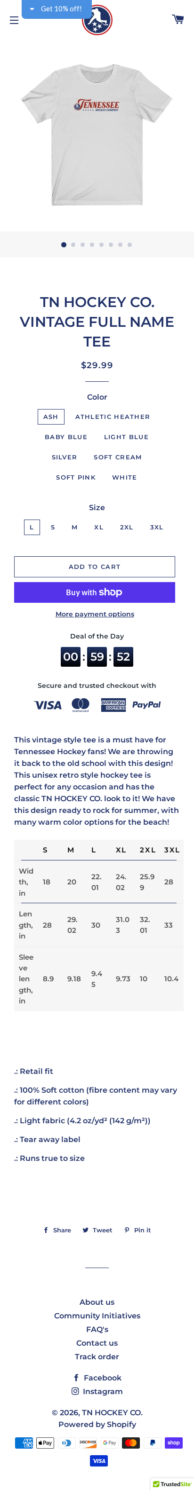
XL (99, 527)
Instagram (102, 1391)
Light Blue (126, 437)
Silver (65, 457)
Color (97, 397)
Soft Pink (76, 477)
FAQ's (97, 1329)
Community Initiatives (97, 1315)
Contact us (97, 1343)
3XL (157, 527)
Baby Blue (66, 437)
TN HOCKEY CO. (112, 1412)
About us (97, 1302)
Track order (97, 1356)
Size (97, 507)
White (124, 477)
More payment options (95, 614)
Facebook (101, 1377)
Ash (51, 416)
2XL (127, 527)
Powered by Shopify (97, 1424)
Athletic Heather (113, 416)
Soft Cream (118, 457)
